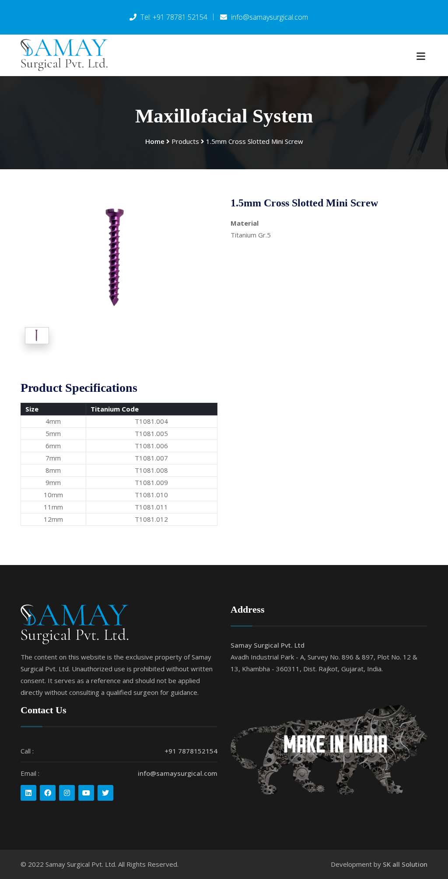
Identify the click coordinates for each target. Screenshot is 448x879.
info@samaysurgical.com (177, 773)
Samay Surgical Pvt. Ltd (267, 645)
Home (154, 141)
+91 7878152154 (190, 750)
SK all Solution (405, 864)
